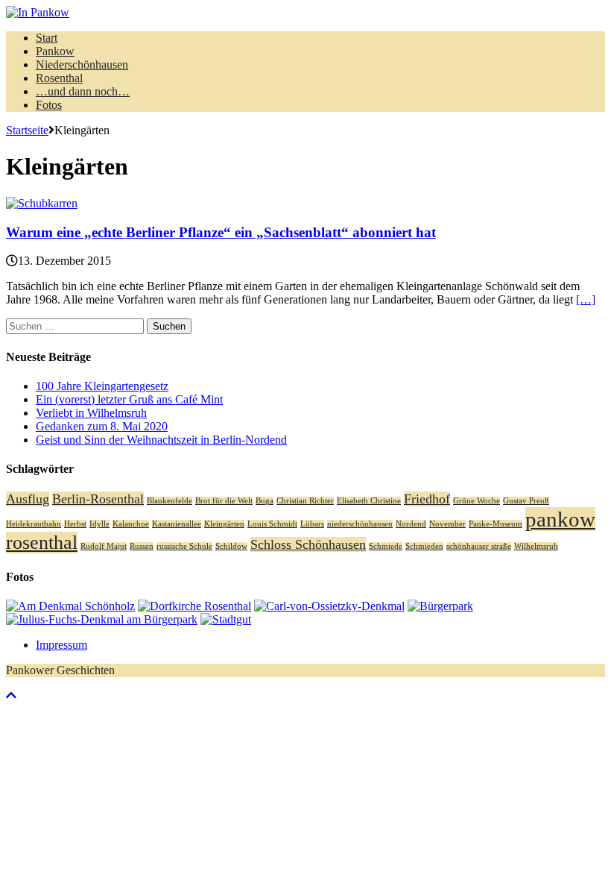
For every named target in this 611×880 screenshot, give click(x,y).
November (447, 524)
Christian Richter (305, 501)
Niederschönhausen (82, 64)
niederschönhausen (360, 524)
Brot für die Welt (224, 501)
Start (46, 37)
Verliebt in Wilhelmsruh (91, 412)
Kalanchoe (131, 524)
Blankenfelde (169, 501)
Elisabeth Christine (369, 501)
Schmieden (424, 546)
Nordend (411, 524)
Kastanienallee (176, 524)
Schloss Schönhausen (308, 544)
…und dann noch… (83, 91)
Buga (264, 501)
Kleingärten (224, 524)
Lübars (312, 524)
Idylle (99, 524)
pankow (560, 519)
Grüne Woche (476, 501)
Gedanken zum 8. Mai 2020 (102, 426)
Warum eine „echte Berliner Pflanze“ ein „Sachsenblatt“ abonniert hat (221, 232)
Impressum (61, 644)
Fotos (49, 104)
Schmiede (385, 546)
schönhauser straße (478, 546)
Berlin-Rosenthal (98, 498)
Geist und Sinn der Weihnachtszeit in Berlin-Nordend (161, 439)
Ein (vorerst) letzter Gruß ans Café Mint (129, 399)
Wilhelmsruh (536, 546)
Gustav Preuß (526, 501)
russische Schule (184, 546)
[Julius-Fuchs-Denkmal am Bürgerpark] (101, 619)
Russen (141, 546)
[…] (585, 299)
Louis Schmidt (272, 524)
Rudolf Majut (103, 546)
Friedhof (427, 498)
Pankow (55, 51)
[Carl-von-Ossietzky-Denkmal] (329, 606)
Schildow (231, 546)
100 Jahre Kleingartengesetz (102, 386)
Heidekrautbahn (33, 524)
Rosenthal (59, 78)
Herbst (75, 524)
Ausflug (27, 498)
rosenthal (41, 542)
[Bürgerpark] (440, 606)
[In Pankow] (305, 12)
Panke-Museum (495, 524)
